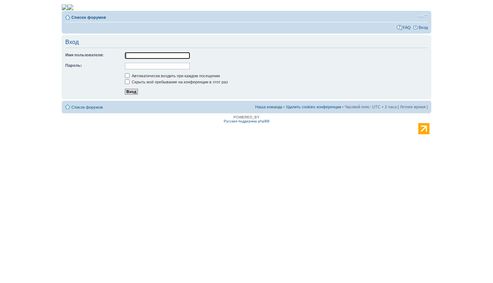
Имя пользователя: (84, 55)
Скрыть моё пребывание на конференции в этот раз (179, 82)
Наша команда (268, 107)
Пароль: (73, 65)
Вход (423, 27)
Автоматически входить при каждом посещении (175, 76)
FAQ (407, 27)
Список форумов (88, 17)
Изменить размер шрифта (422, 16)
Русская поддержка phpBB (247, 121)
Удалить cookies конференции (313, 107)
